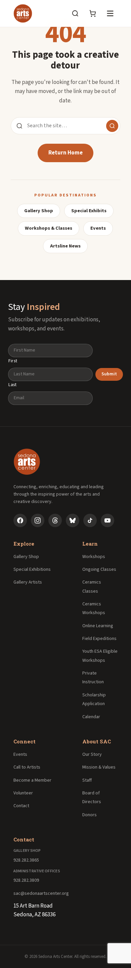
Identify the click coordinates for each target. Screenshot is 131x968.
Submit (109, 374)
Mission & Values (99, 767)
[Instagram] (37, 520)
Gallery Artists (27, 582)
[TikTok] (90, 520)
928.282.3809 (26, 880)
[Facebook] (20, 520)
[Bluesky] (72, 520)
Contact (21, 805)
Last (12, 384)
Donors (89, 815)
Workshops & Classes (48, 228)
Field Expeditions (99, 638)
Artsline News (65, 245)
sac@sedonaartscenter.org (41, 893)
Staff (87, 780)
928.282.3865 (26, 860)
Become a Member (32, 780)
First (12, 361)
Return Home (65, 153)
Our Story (92, 754)
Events (98, 228)
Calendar (91, 716)
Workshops (93, 556)
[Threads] (55, 520)
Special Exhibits (88, 210)
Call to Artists (26, 767)
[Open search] (75, 13)
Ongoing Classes (99, 569)
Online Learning (97, 626)
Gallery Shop (38, 210)
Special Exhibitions (32, 569)
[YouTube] (107, 520)
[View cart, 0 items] (92, 13)
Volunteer (23, 793)
